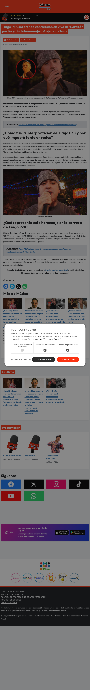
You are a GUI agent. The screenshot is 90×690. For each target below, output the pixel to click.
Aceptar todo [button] (68, 359)
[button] (21, 359)
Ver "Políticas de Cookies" (50, 339)
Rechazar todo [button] (43, 359)
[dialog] (44, 345)
